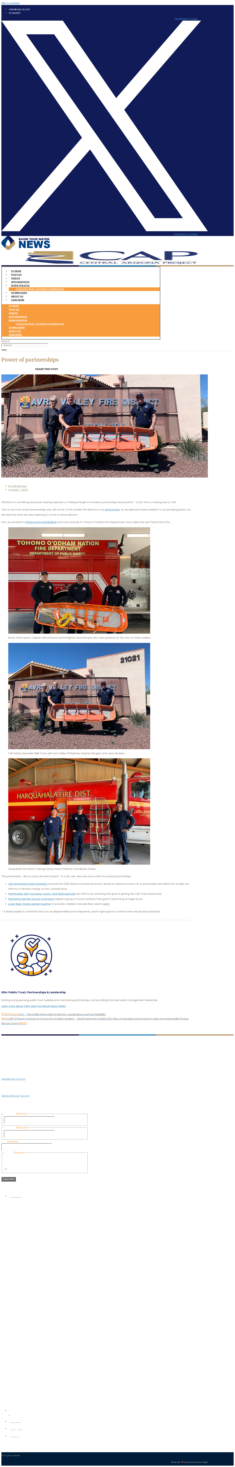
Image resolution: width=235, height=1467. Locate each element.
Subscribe (17, 300)
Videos (13, 313)
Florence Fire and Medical (41, 522)
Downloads (17, 327)
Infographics (18, 316)
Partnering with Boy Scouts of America (31, 899)
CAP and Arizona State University (28, 884)
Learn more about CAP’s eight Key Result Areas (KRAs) (33, 1006)
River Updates (20, 285)
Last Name (61, 1134)
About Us (15, 331)
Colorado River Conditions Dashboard (40, 289)
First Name (61, 1120)
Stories (14, 306)
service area (112, 509)
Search (5, 341)
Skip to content (10, 3)
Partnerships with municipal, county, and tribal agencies (41, 894)
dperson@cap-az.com (15, 1096)
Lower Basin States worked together (29, 904)
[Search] (4, 349)
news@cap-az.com (13, 1079)
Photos (14, 309)
